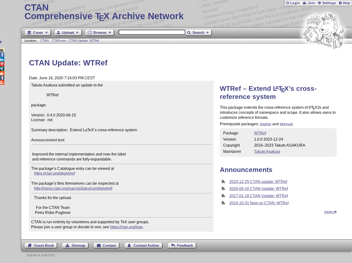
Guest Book (44, 245)
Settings (329, 3)
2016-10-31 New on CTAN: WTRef (259, 203)
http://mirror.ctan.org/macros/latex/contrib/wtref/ (73, 188)
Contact (109, 245)
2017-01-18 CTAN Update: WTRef (258, 196)
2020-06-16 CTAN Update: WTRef (258, 189)
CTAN (44, 40)
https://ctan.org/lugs (126, 227)
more (328, 212)
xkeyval (286, 124)
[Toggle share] (1, 42)
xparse (265, 124)
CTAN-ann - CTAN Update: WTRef (75, 40)
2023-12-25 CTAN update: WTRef (258, 182)
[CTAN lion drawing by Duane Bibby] (323, 58)
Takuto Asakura (267, 151)
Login (295, 3)
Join (311, 3)
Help (346, 3)
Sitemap (78, 245)
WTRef (260, 133)
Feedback (185, 245)
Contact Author (146, 245)
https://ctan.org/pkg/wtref (54, 173)
